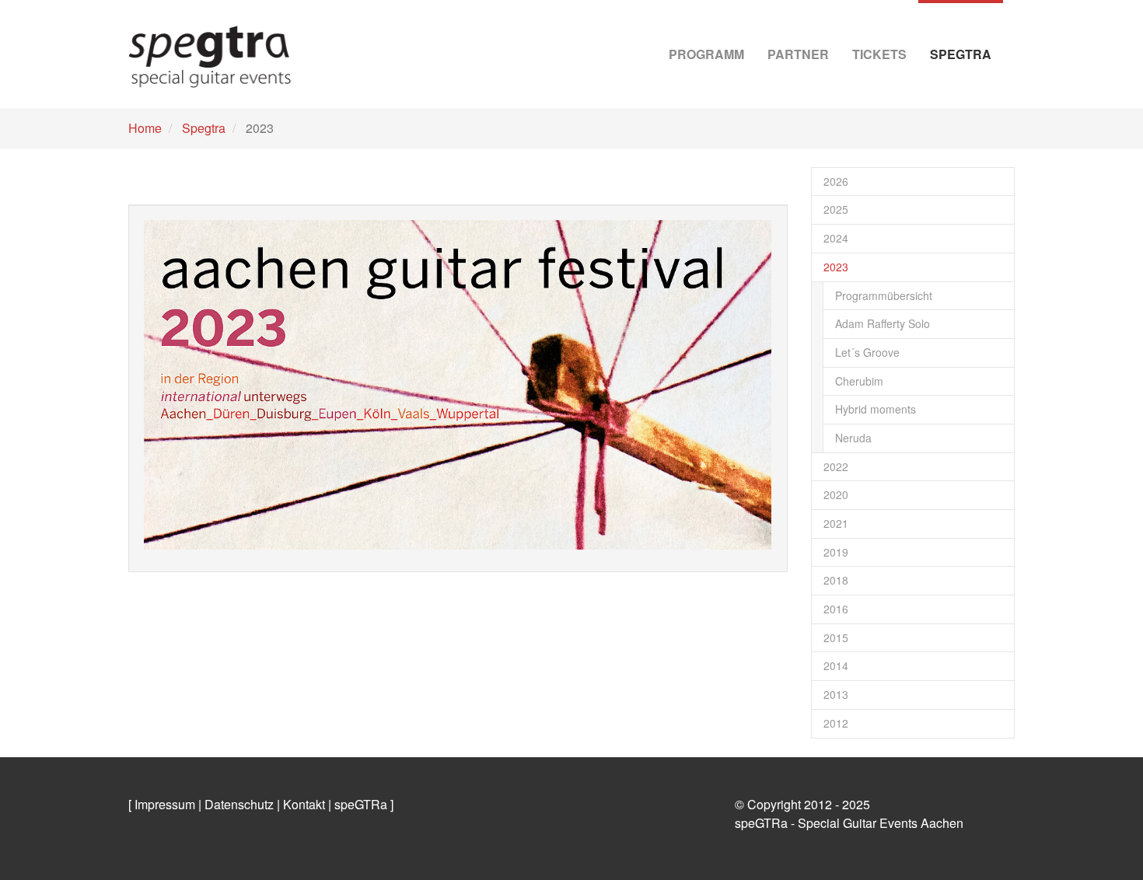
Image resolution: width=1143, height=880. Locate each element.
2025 (835, 209)
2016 (835, 608)
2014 (835, 665)
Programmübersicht (883, 295)
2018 (835, 580)
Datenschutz (239, 804)
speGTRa (360, 804)
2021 (835, 523)
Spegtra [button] (960, 54)
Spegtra (203, 128)
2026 (835, 181)
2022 (835, 466)
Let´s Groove (867, 352)
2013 (835, 694)
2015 (835, 637)
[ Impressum (161, 804)
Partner (798, 54)
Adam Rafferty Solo (882, 323)
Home (145, 128)
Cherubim (859, 381)
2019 (835, 552)
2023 (835, 266)
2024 (835, 238)
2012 (835, 723)
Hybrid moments (875, 409)
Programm (706, 54)
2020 (835, 494)
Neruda (853, 437)
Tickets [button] (879, 54)
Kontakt (304, 804)
